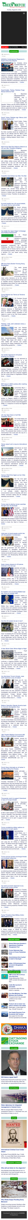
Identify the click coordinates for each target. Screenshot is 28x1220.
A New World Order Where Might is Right (14, 648)
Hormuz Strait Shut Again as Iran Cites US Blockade (13, 475)
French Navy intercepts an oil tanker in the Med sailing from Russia (13, 768)
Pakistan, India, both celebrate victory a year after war (13, 324)
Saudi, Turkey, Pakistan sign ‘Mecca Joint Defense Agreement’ (14, 118)
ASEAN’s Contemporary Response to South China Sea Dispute (12, 60)
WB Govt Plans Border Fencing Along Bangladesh (13, 264)
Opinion (14, 1179)
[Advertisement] (14, 30)
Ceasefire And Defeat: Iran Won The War (14, 176)
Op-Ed (14, 1118)
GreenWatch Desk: (7, 257)
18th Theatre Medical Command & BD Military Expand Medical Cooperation (13, 735)
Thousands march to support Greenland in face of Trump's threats (13, 799)
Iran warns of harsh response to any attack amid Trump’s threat (12, 886)
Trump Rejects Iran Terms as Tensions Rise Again (13, 295)
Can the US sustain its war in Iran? (12, 621)
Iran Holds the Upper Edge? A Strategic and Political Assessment (13, 231)
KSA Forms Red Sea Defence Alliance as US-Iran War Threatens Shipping (14, 147)
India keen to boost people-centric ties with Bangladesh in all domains (13, 534)
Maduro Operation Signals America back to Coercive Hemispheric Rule (13, 706)
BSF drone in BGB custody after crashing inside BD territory (14, 384)
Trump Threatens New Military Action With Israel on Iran (12, 915)
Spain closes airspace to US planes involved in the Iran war (12, 565)
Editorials (14, 1088)
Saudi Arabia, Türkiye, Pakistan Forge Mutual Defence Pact (13, 90)
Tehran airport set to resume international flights (14, 445)
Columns (14, 1048)
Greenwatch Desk (7, 527)
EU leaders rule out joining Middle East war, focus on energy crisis (13, 592)
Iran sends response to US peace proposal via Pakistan (11, 355)
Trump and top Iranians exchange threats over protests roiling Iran (14, 857)
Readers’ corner (14, 1163)
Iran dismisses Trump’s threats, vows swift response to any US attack (12, 677)
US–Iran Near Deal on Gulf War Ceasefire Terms (11, 415)
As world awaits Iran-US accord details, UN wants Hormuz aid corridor (13, 204)
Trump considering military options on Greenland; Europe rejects (12, 828)
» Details (21, 82)
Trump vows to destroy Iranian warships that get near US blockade (13, 505)
